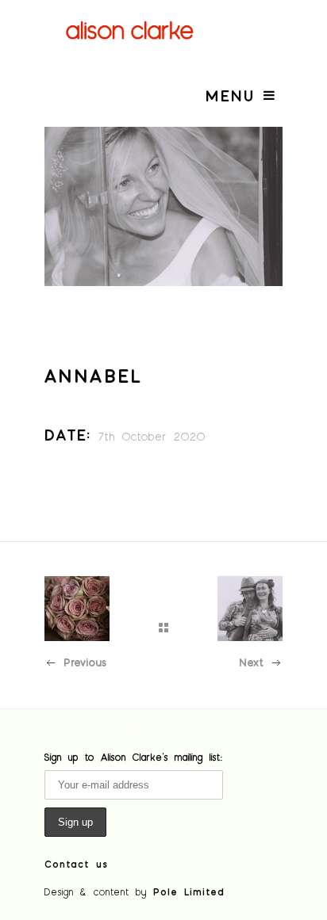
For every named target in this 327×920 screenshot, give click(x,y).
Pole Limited (189, 891)
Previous (84, 662)
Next (251, 662)
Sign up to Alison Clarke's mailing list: (133, 756)
